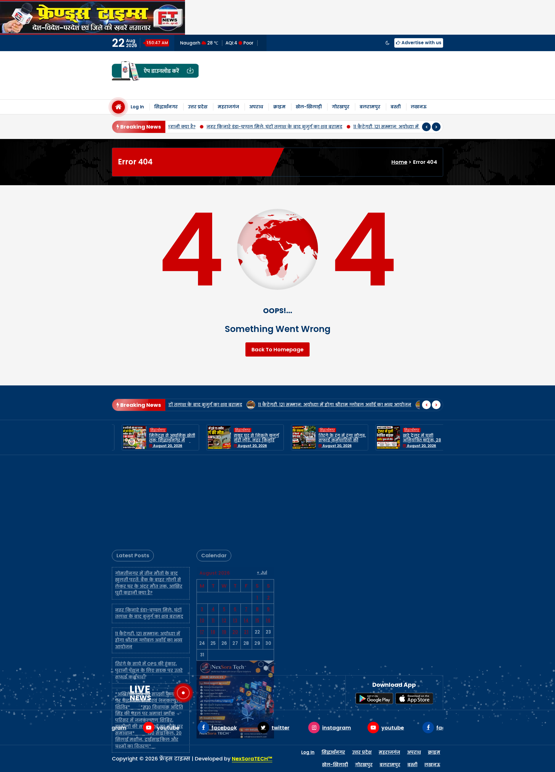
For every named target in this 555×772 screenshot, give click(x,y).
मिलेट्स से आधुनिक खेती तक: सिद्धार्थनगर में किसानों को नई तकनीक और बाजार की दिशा (162, 443)
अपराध (256, 107)
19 (224, 546)
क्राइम (279, 107)
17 (202, 546)
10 (202, 534)
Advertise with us (420, 43)
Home (399, 162)
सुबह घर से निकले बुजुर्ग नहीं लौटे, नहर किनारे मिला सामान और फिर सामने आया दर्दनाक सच (246, 443)
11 (213, 534)
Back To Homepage (277, 349)
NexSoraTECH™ (252, 758)
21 (246, 546)
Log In (137, 107)
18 (213, 546)
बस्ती (396, 107)
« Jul (262, 486)
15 (257, 534)
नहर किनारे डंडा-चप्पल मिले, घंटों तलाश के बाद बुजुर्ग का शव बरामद (230, 127)
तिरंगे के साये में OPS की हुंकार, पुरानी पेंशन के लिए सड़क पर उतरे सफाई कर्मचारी (149, 584)
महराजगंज (228, 107)
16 (268, 534)
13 (235, 534)
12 (224, 534)
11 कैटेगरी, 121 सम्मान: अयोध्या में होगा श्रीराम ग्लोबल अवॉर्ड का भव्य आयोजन (385, 127)
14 (246, 534)
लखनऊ (419, 107)
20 (235, 546)
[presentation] (426, 127)
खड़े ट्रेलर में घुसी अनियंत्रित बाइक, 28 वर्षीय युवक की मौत (412, 440)
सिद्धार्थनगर (166, 107)
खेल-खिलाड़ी (309, 107)
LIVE (140, 693)
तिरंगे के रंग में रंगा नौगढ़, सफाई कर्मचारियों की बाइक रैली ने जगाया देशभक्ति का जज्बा (332, 443)
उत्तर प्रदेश (198, 107)
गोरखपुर (340, 107)
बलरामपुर (370, 107)
